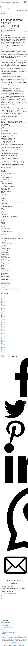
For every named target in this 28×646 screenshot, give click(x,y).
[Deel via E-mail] (15, 576)
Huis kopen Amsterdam (7, 639)
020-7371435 (4, 282)
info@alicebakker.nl (6, 283)
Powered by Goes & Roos (11, 643)
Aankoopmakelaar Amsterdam (8, 636)
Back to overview (22, 10)
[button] (3, 31)
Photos (3, 15)
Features (3, 13)
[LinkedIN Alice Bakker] (1, 597)
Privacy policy (20, 645)
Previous (4, 9)
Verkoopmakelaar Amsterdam (10, 640)
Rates (3, 633)
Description (4, 12)
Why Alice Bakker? (6, 622)
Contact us (14, 583)
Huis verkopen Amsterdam (20, 639)
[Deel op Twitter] (15, 420)
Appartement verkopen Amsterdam (17, 637)
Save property (14, 29)
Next (9, 9)
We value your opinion (7, 627)
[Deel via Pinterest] (15, 442)
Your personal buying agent (8, 632)
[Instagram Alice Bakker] (1, 598)
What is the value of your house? (10, 624)
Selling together (6, 625)
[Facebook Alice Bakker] (1, 595)
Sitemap (14, 645)
